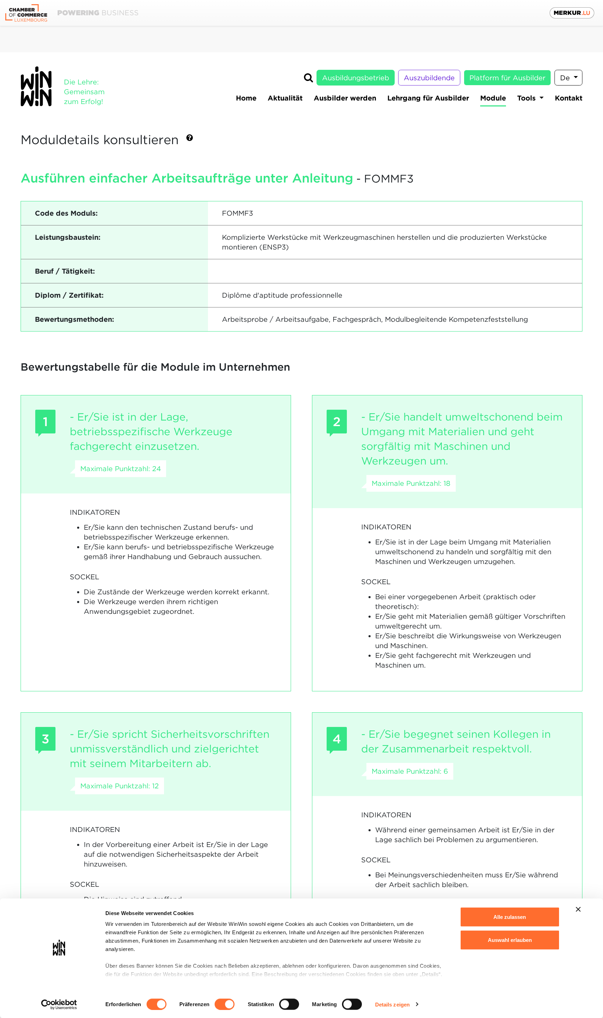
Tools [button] (527, 98)
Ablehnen (509, 963)
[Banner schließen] (578, 909)
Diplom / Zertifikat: (69, 295)
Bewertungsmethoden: (74, 319)
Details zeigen (392, 1004)
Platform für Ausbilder (507, 78)
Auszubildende (429, 78)
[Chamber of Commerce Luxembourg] (71, 13)
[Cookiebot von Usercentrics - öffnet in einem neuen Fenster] (59, 1004)
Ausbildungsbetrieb (355, 78)
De (566, 78)
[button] (189, 140)
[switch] (224, 1004)
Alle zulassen (509, 917)
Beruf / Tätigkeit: (65, 271)
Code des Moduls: (66, 213)
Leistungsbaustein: (67, 237)
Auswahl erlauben (510, 940)
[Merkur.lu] (572, 12)
